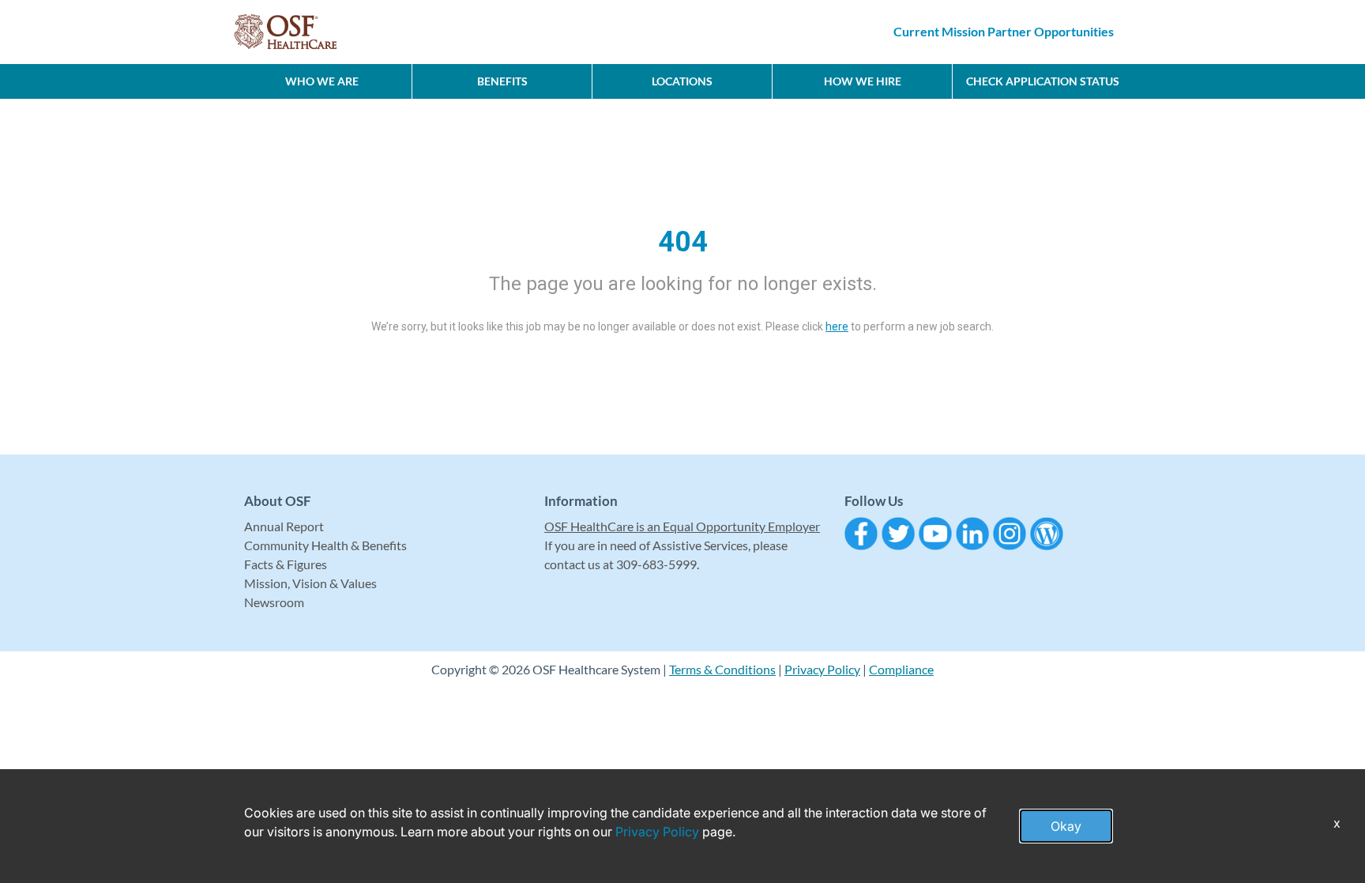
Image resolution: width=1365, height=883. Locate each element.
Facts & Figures (285, 564)
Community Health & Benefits (325, 545)
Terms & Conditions (722, 669)
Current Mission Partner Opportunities (1003, 31)
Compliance (901, 669)
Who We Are (322, 81)
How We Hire (862, 81)
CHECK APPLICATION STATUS (1042, 81)
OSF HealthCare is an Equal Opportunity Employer (682, 526)
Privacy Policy (822, 669)
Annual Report (284, 526)
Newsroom (274, 601)
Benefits (502, 81)
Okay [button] (1066, 826)
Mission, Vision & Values (310, 583)
